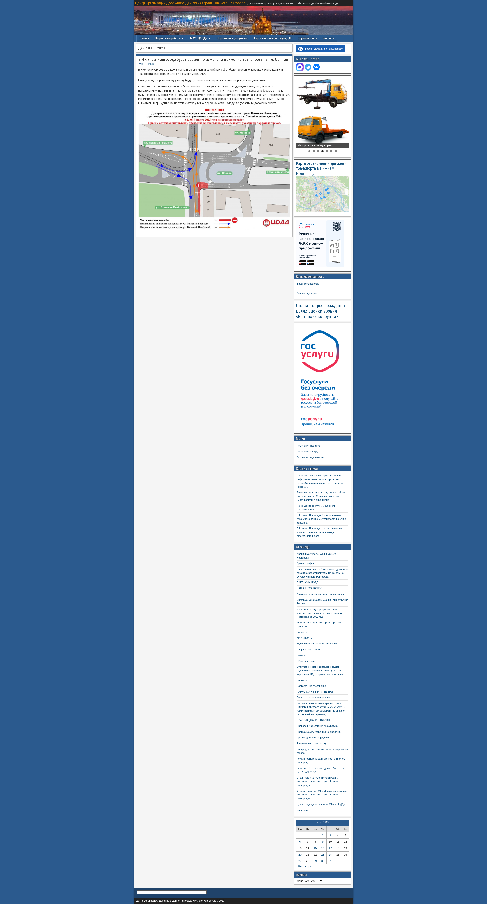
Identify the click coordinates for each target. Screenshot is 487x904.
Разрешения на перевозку (312, 743)
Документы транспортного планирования (320, 594)
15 (315, 848)
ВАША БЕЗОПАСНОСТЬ (311, 588)
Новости (301, 655)
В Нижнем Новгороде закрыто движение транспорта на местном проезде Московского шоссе (320, 532)
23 (322, 854)
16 (322, 848)
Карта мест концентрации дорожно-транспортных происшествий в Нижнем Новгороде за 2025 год (319, 613)
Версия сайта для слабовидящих (323, 48)
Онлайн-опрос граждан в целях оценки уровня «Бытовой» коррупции (320, 311)
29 (315, 861)
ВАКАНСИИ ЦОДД (307, 582)
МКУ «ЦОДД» (198, 38)
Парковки (302, 680)
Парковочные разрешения (311, 685)
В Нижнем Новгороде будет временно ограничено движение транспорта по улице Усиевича (321, 519)
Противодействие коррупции (313, 737)
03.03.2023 (147, 64)
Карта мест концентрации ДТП (273, 38)
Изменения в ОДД (307, 451)
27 (300, 861)
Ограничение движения (310, 457)
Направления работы (309, 649)
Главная (144, 38)
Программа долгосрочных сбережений (319, 731)
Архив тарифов (305, 563)
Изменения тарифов (308, 445)
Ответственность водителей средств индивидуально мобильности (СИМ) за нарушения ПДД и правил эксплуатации (320, 670)
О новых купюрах (307, 293)
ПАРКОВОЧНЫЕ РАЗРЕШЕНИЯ (315, 691)
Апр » (308, 866)
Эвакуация (303, 810)
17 (330, 848)
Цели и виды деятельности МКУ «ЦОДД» (321, 804)
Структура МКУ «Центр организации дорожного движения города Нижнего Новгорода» (318, 781)
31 (330, 861)
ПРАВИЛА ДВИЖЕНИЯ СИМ (313, 720)
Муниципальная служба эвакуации (317, 643)
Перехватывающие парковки (313, 697)
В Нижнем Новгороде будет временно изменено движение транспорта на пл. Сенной (213, 59)
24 (330, 854)
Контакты (328, 38)
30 (322, 861)
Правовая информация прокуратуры (317, 726)
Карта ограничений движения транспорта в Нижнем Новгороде (322, 168)
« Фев (299, 866)
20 (300, 854)
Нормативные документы (232, 38)
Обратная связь (307, 38)
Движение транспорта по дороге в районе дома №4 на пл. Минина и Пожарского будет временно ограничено (321, 496)
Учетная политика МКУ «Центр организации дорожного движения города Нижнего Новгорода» (322, 795)
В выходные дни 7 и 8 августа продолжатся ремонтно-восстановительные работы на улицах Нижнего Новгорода (322, 573)
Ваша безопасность (308, 283)
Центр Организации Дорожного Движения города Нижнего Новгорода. (190, 3)
